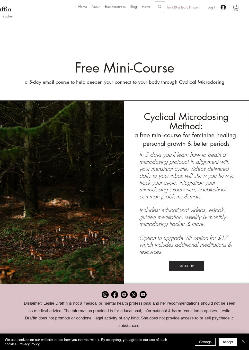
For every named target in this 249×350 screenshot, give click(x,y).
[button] (96, 6)
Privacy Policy (29, 344)
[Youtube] (143, 294)
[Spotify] (124, 294)
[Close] (243, 341)
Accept (228, 341)
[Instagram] (105, 294)
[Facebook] (114, 294)
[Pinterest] (133, 294)
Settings (205, 341)
